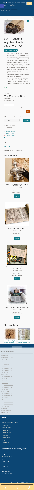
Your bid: (6, 103)
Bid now (17, 196)
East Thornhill (5, 383)
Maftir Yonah (5, 355)
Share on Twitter (10, 131)
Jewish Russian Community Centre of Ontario (13, 4)
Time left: (6, 93)
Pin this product (10, 135)
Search (17, 487)
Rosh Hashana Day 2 (8, 362)
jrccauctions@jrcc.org (7, 456)
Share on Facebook (10, 133)
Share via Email (10, 137)
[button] (2, 6)
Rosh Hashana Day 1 (8, 359)
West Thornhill (5, 374)
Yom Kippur (14, 8)
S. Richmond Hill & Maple (7, 357)
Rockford (7, 8)
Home (2, 8)
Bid (28, 111)
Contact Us (6, 442)
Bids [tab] (5, 142)
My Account (6, 440)
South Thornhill (5, 391)
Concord (4, 366)
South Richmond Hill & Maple (10, 422)
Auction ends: (7, 98)
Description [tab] (7, 146)
